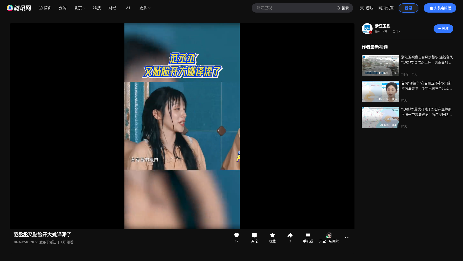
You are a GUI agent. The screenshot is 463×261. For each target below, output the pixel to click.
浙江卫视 (382, 26)
